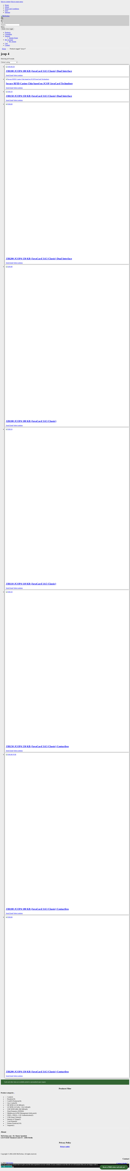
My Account (9, 40)
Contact (7, 45)
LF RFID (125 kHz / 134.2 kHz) (18, 1107)
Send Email (9, 75)
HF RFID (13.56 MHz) (15, 1105)
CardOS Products (14, 1101)
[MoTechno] (5, 16)
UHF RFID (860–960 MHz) (17, 1109)
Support (7, 36)
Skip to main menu (17, 2)
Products (7, 32)
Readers (11, 1099)
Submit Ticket (13, 38)
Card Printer (12, 1121)
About (7, 7)
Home (7, 5)
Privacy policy (65, 1146)
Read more (8, 1166)
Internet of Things (14, 1119)
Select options (18, 75)
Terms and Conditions (12, 9)
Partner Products (14, 1123)
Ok (2, 1166)
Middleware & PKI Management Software (21, 1113)
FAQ (6, 10)
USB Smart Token (14, 1117)
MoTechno (9, 1163)
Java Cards (12, 1103)
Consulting (8, 34)
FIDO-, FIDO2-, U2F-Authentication (20, 1115)
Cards (10, 1097)
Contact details (121, 1163)
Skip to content (5, 2)
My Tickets (12, 41)
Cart (6, 43)
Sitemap (7, 12)
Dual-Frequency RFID (15, 1111)
